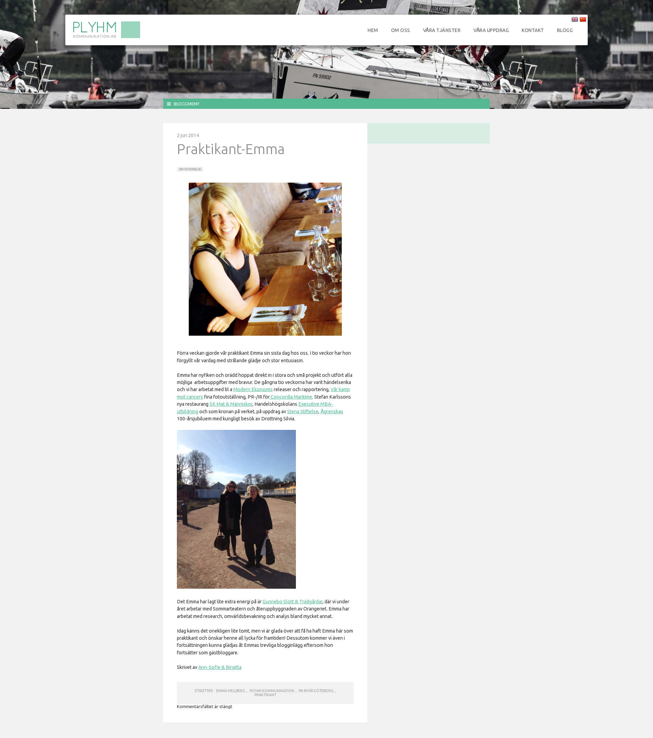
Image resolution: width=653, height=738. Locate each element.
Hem (373, 30)
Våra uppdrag (491, 30)
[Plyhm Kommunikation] (106, 37)
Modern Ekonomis (253, 389)
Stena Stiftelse (302, 411)
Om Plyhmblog (190, 169)
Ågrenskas (331, 411)
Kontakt (533, 30)
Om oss (400, 30)
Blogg (565, 30)
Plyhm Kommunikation (272, 691)
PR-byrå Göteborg (316, 691)
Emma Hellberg (230, 691)
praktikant (265, 695)
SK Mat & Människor (231, 404)
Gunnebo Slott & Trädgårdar (292, 601)
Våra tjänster (442, 30)
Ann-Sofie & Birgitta (219, 667)
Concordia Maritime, (291, 397)
